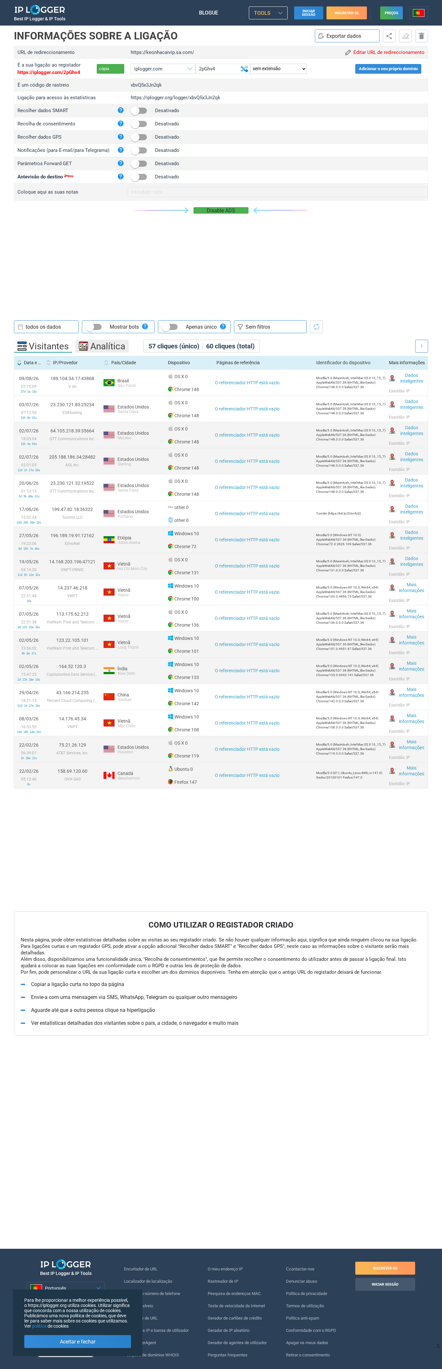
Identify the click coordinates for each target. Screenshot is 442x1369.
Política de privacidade (306, 1293)
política (39, 1326)
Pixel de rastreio (138, 1305)
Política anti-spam (302, 1318)
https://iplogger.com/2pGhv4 (48, 72)
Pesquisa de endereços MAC (234, 1293)
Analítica (107, 346)
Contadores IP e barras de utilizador (156, 1330)
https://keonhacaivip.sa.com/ (162, 52)
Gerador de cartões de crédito (235, 1318)
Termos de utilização (305, 1305)
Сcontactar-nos (300, 1269)
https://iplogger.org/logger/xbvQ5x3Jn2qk (175, 98)
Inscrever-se (347, 13)
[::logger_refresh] (316, 326)
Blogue (208, 13)
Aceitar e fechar (77, 1342)
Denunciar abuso (301, 1281)
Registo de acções (389, 35)
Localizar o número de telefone (152, 1293)
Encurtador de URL (141, 1269)
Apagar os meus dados (307, 1342)
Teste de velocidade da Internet (236, 1305)
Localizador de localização (148, 1281)
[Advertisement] (221, 262)
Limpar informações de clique (405, 35)
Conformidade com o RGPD (311, 1330)
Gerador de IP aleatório (228, 1330)
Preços (391, 13)
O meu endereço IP (225, 1269)
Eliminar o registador (421, 35)
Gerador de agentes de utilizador (237, 1342)
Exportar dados (343, 36)
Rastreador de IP (223, 1281)
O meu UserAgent (140, 1342)
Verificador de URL (141, 1318)
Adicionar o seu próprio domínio (388, 68)
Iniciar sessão (308, 13)
